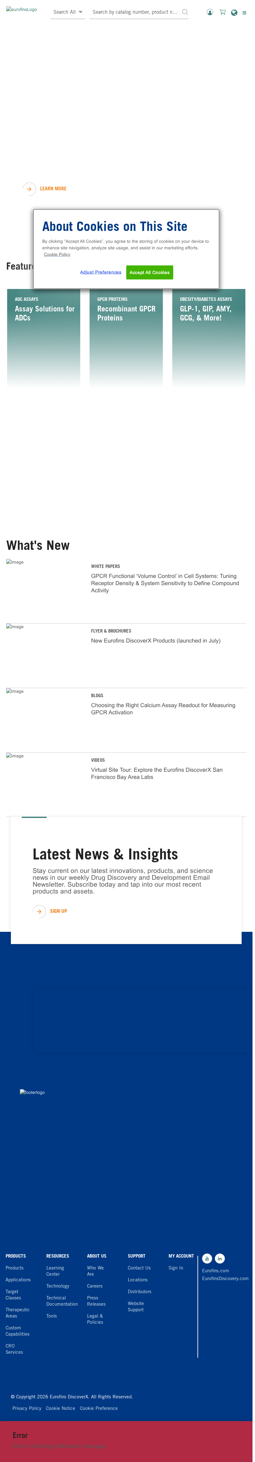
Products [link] (15, 1268)
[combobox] (139, 12)
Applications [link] (18, 1280)
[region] (126, 249)
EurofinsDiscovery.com (217, 1279)
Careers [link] (95, 1286)
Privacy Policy (26, 1408)
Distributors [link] (139, 1292)
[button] (185, 11)
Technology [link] (57, 1286)
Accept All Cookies (150, 272)
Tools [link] (51, 1316)
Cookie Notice (60, 1408)
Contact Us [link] (139, 1268)
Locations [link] (138, 1280)
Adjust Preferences (101, 271)
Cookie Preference (99, 1408)
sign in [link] (176, 1268)
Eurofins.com (215, 1271)
